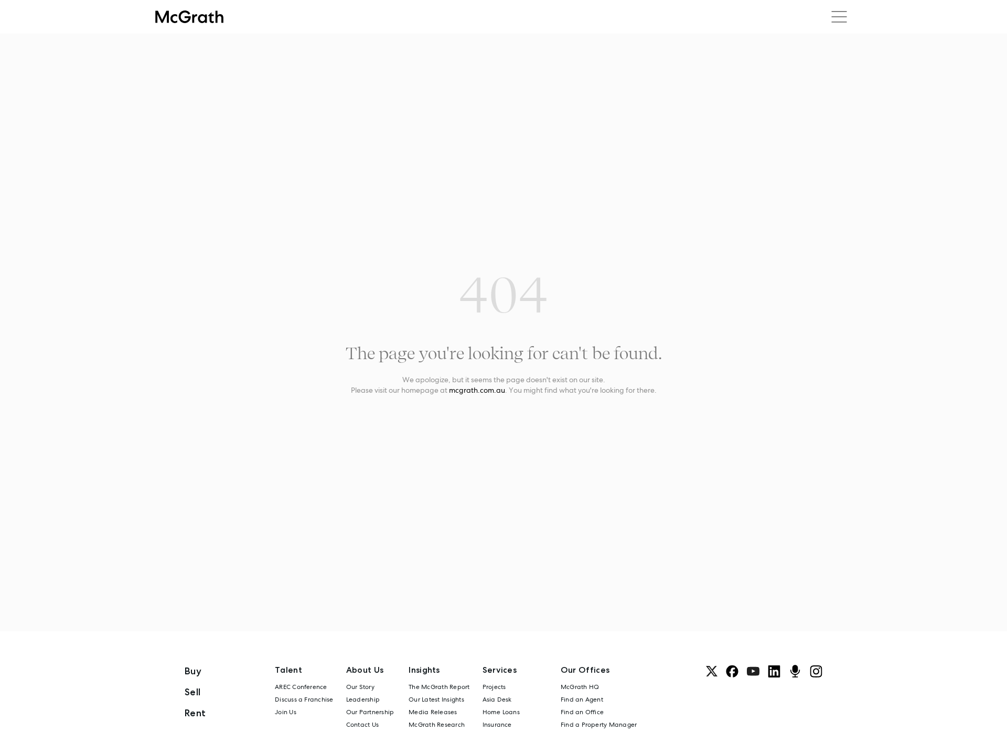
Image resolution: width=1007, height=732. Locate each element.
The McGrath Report (439, 687)
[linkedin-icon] (774, 671)
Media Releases (433, 712)
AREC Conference (301, 687)
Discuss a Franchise (304, 699)
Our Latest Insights (436, 699)
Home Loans (501, 712)
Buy (193, 671)
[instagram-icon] (816, 671)
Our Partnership (370, 712)
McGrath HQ (580, 687)
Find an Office (582, 712)
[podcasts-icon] (795, 671)
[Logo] (189, 16)
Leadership (363, 699)
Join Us (285, 712)
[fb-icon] (732, 671)
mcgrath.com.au (477, 390)
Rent (195, 713)
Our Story (360, 687)
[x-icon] (711, 671)
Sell (192, 692)
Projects (494, 687)
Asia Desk (497, 699)
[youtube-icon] (753, 671)
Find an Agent (582, 699)
